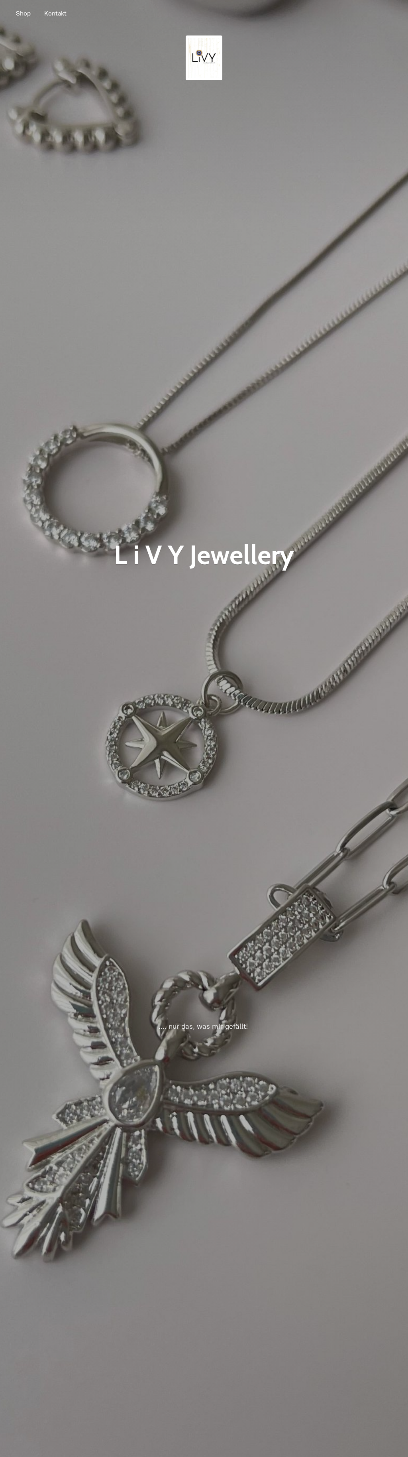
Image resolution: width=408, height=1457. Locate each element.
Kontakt (55, 13)
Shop (23, 13)
